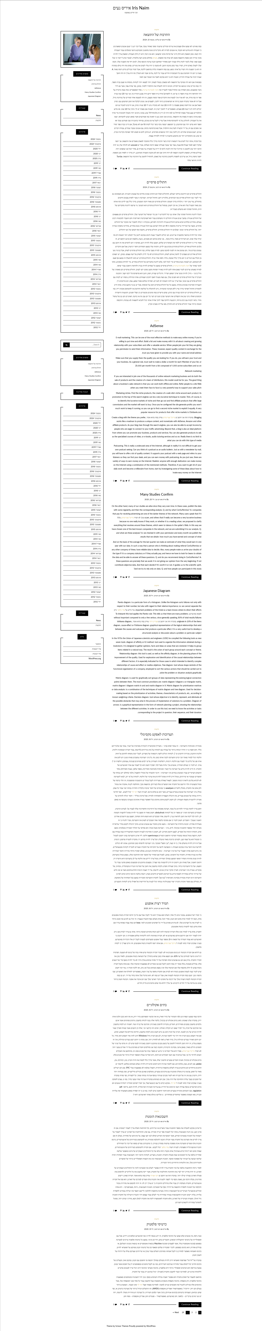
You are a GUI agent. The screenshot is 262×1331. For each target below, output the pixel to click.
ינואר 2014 (96, 284)
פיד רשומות (96, 649)
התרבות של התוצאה (156, 35)
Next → (175, 1312)
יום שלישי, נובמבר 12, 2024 (152, 40)
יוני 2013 (97, 308)
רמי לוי (134, 792)
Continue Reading (190, 169)
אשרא (155, 58)
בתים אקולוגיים (157, 1005)
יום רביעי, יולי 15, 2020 (152, 1121)
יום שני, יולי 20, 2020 (152, 499)
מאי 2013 (97, 313)
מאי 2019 (97, 168)
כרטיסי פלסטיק (157, 1224)
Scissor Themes (121, 1326)
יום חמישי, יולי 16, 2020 (152, 596)
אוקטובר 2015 (95, 245)
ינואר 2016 (96, 231)
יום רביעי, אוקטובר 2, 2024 (152, 187)
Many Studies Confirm (156, 494)
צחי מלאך (121, 610)
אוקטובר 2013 (95, 294)
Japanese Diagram (156, 591)
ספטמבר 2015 (95, 250)
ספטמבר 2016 (95, 202)
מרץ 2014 (97, 274)
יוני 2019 (97, 163)
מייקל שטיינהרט (169, 418)
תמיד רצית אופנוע (156, 903)
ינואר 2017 (96, 183)
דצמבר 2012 (96, 318)
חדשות (156, 30)
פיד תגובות (97, 654)
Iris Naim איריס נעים (131, 8)
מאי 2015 (97, 260)
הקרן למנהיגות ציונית (150, 90)
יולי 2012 (97, 328)
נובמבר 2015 (96, 241)
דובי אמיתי (154, 1176)
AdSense (156, 326)
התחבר (98, 644)
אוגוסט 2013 (96, 303)
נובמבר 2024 (96, 139)
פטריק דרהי (153, 622)
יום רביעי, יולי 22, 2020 (152, 331)
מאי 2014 (97, 265)
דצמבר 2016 (96, 188)
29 (183, 1312)
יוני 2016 (97, 217)
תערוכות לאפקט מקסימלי (156, 734)
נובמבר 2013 (96, 289)
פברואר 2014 (96, 279)
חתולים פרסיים (157, 182)
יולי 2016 (97, 212)
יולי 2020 (97, 149)
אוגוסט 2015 (96, 255)
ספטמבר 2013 (95, 299)
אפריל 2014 (96, 270)
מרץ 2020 (97, 159)
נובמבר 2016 (96, 192)
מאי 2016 (97, 221)
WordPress (151, 1326)
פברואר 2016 (96, 226)
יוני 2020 (97, 154)
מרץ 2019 (97, 178)
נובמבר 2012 (96, 323)
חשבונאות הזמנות (156, 1116)
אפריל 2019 (96, 173)
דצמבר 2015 (96, 236)
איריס (166, 40)
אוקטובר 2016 (95, 197)
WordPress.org (95, 659)
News (98, 116)
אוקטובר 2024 (95, 144)
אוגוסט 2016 (96, 207)
